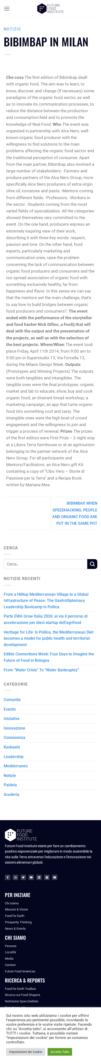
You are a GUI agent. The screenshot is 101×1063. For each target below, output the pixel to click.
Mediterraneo (16, 766)
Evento (10, 709)
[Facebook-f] (7, 877)
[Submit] (92, 564)
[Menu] (7, 8)
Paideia (10, 785)
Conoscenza (14, 737)
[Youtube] (31, 877)
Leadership (14, 756)
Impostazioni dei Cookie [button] (25, 1052)
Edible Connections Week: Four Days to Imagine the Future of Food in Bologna (49, 657)
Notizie (12, 29)
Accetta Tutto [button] (59, 1052)
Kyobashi (12, 747)
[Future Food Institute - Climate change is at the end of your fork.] (50, 8)
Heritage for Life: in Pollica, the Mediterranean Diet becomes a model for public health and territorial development (48, 638)
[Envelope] (54, 877)
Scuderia (11, 794)
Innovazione (14, 728)
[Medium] (47, 877)
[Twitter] (23, 877)
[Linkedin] (39, 877)
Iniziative (12, 718)
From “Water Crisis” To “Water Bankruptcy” (41, 670)
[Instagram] (15, 877)
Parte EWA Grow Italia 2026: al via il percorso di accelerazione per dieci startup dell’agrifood (46, 619)
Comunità (12, 699)
